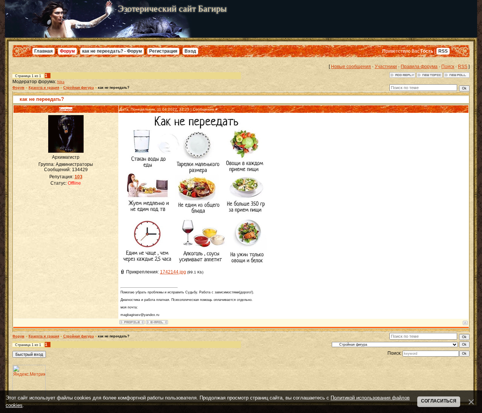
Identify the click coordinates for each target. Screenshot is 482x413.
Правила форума (419, 66)
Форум (67, 51)
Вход (190, 51)
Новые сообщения (351, 66)
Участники (386, 66)
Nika (60, 82)
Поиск (447, 66)
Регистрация (163, 51)
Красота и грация (44, 88)
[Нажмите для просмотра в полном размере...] (195, 261)
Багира (65, 109)
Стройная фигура (78, 88)
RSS (443, 51)
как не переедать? (114, 88)
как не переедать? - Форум (112, 51)
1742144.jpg (173, 272)
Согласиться (438, 401)
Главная (43, 51)
